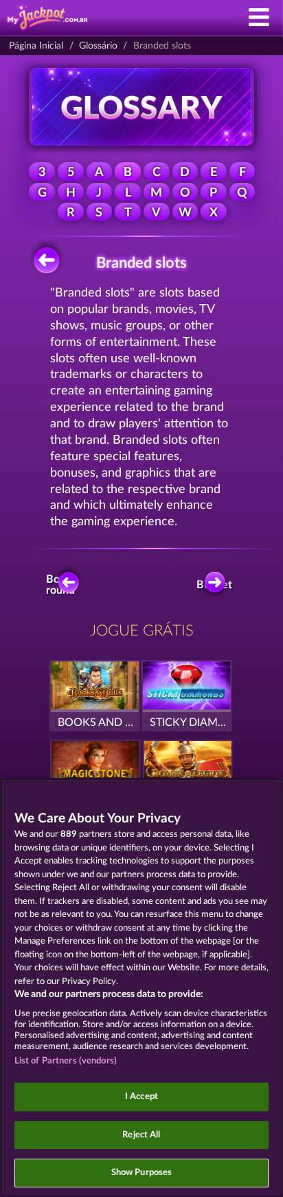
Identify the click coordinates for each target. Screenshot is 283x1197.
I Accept (141, 1096)
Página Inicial (36, 46)
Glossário (98, 46)
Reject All (141, 1135)
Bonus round (61, 585)
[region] (141, 987)
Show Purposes (141, 1172)
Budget (216, 584)
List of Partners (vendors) (65, 1061)
